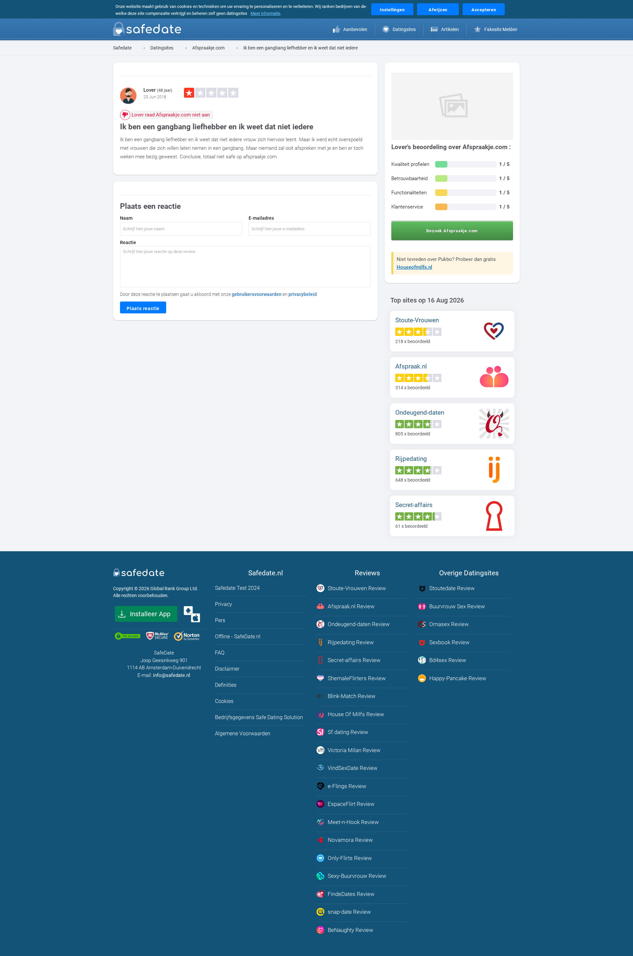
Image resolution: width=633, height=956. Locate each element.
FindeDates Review (351, 894)
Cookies (224, 701)
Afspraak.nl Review (351, 606)
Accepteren (483, 9)
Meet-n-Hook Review (353, 822)
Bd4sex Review (447, 660)
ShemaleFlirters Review (357, 678)
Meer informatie (265, 13)
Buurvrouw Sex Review (457, 606)
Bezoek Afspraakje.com (452, 230)
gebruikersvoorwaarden (257, 294)
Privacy (223, 604)
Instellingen (392, 9)
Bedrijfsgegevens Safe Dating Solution (259, 717)
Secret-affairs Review (354, 660)
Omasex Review (449, 624)
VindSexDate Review (352, 768)
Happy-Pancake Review (457, 678)
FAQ (220, 653)
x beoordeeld (412, 341)
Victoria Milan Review (354, 750)
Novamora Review (350, 840)
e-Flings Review (347, 786)
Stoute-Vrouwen (417, 320)
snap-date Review (349, 911)
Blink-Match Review (352, 696)
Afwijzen (438, 9)
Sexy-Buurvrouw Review (357, 876)
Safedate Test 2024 (237, 588)
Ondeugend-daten (419, 412)
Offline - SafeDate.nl (237, 636)
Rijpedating (411, 458)
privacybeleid (302, 294)
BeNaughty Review (350, 930)
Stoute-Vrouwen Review (357, 588)
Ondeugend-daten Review (359, 624)
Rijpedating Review (351, 642)
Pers (220, 620)
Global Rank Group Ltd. (174, 588)
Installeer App (150, 614)
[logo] (149, 30)
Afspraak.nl (411, 366)
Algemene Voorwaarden (242, 733)
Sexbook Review (449, 642)
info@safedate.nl (171, 675)
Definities (225, 685)
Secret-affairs (414, 505)
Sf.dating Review (348, 732)
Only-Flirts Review (350, 858)
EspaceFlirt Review (351, 804)
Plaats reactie (143, 308)
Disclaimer (227, 669)
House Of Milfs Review (356, 714)
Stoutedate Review (452, 588)
